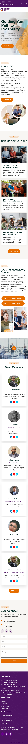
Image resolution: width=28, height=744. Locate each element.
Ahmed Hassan (14, 389)
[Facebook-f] (24, 3)
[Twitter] (14, 402)
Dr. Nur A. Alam (14, 499)
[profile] (14, 387)
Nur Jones (14, 534)
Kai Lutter (14, 425)
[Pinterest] (17, 474)
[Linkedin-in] (22, 3)
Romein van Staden (14, 570)
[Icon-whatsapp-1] (27, 3)
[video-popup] (14, 348)
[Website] (17, 402)
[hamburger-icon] (26, 9)
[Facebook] (11, 402)
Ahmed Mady (14, 460)
